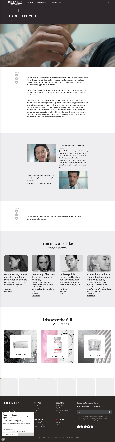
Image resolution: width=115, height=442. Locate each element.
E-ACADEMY (29, 3)
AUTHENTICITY (56, 3)
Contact (58, 412)
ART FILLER (38, 422)
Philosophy (37, 408)
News (36, 410)
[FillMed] (15, 3)
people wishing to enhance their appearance (63, 112)
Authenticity (59, 405)
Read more (8, 291)
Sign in (58, 422)
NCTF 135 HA (38, 424)
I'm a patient (96, 406)
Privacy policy (69, 437)
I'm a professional (84, 406)
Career (36, 412)
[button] (9, 387)
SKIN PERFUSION (39, 426)
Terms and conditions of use (44, 437)
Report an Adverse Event (63, 408)
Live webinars (60, 424)
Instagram (42, 219)
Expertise (36, 405)
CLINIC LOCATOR (42, 3)
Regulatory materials (62, 410)
